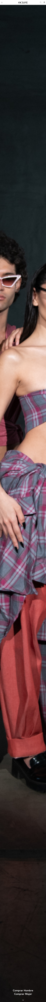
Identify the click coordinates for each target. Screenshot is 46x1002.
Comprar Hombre (23, 990)
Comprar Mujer (23, 993)
